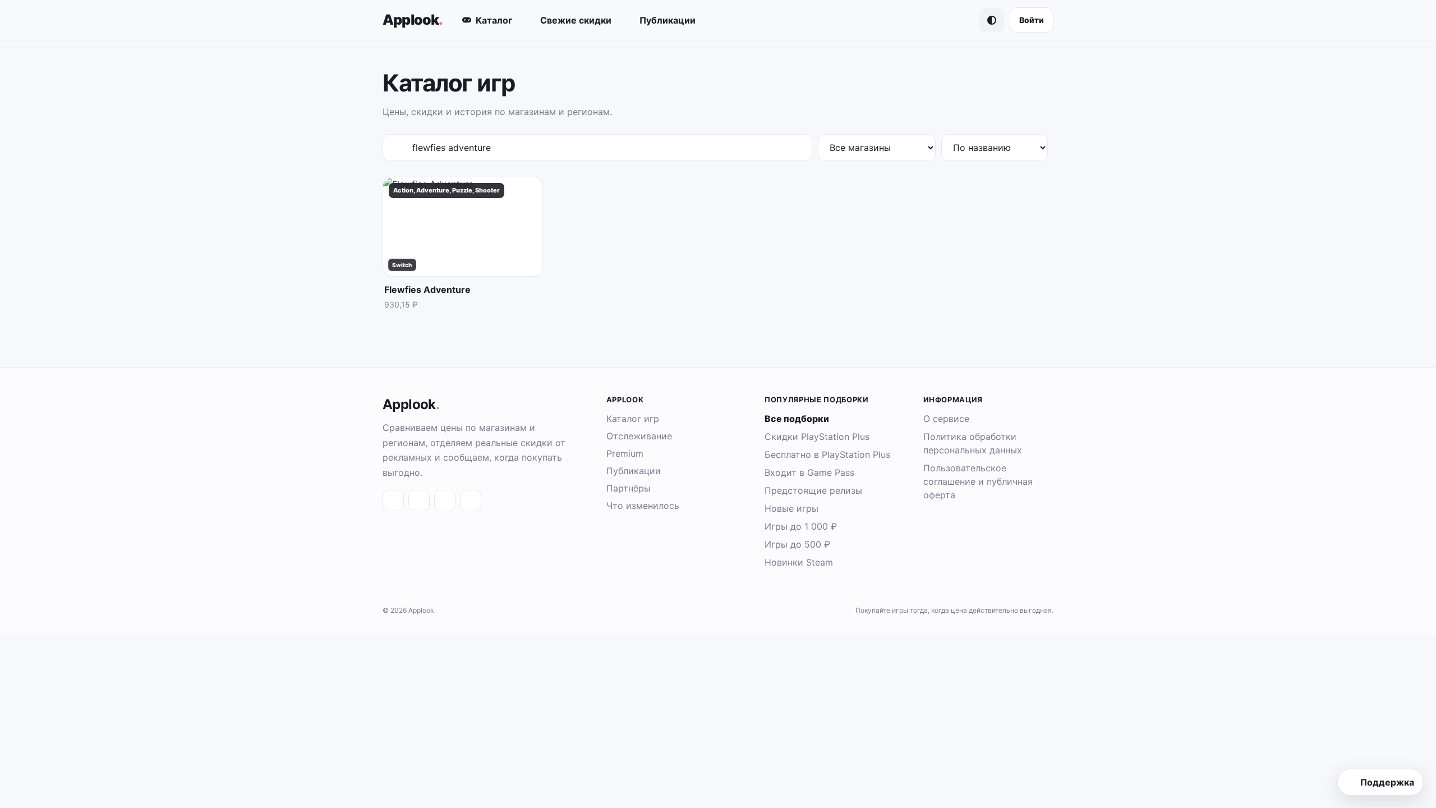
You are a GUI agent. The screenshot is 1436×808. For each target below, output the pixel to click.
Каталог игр (632, 418)
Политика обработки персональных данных (972, 443)
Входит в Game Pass (809, 472)
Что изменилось (642, 505)
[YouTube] (470, 500)
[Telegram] (419, 500)
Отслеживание (639, 436)
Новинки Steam (799, 562)
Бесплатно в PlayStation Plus (827, 454)
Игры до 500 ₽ (797, 544)
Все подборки (797, 418)
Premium (624, 453)
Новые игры (791, 508)
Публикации (667, 20)
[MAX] (444, 500)
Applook (413, 19)
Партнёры (628, 488)
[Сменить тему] (991, 20)
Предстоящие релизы (813, 490)
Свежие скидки (575, 20)
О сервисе (946, 418)
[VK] (393, 500)
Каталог (494, 20)
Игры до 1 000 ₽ (801, 526)
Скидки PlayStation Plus (817, 436)
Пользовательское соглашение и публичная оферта (978, 481)
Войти (1031, 20)
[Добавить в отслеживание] (527, 194)
